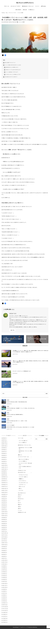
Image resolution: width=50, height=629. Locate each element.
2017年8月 (4, 614)
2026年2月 (4, 438)
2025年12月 (4, 442)
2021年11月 (4, 535)
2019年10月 (4, 564)
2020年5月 (4, 552)
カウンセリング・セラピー (22, 456)
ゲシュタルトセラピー (22, 482)
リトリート (19, 438)
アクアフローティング (22, 474)
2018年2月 (4, 602)
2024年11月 (4, 467)
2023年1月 (4, 509)
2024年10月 (4, 469)
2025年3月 (4, 459)
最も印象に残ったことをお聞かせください (12, 67)
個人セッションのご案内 (23, 459)
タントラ (20, 490)
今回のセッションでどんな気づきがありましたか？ (13, 69)
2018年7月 (4, 593)
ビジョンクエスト (22, 480)
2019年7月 (4, 569)
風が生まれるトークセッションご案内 (25, 450)
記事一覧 (12, 330)
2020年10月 (4, 544)
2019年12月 (4, 560)
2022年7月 (4, 521)
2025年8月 (4, 449)
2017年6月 (4, 618)
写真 (19, 506)
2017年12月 (4, 606)
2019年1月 (4, 581)
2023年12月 (4, 488)
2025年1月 (4, 463)
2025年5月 (4, 455)
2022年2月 (4, 529)
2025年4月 (4, 457)
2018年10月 (4, 587)
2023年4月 (4, 504)
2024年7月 (4, 474)
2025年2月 (4, 461)
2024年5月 (4, 478)
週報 (19, 454)
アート (19, 510)
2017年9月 (4, 612)
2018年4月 (4, 599)
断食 (19, 488)
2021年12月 (4, 533)
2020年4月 (4, 554)
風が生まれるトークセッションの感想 (25, 447)
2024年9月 (4, 471)
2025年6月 (4, 453)
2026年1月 (4, 440)
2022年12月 (4, 511)
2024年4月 (4, 480)
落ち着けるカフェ (21, 512)
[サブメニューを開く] (31, 438)
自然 (19, 494)
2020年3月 (4, 556)
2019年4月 (4, 575)
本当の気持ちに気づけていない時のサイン (11, 76)
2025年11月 (4, 443)
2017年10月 (4, 610)
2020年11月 (4, 542)
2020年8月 (4, 546)
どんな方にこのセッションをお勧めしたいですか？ (13, 74)
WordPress (35, 627)
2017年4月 (4, 622)
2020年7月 (4, 548)
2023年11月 (4, 490)
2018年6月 (4, 595)
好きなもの (20, 498)
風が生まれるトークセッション (23, 445)
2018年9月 (4, 589)
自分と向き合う (21, 472)
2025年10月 (4, 445)
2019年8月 (4, 567)
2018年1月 (4, 604)
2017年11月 (4, 608)
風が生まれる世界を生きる (25, 2)
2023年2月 (4, 507)
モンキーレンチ (25, 627)
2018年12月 (4, 583)
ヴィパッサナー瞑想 (22, 476)
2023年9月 (4, 494)
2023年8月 (4, 496)
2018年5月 (4, 597)
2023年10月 (4, 492)
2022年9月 (4, 517)
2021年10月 (4, 537)
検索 (46, 393)
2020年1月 (4, 558)
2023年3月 (4, 505)
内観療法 (20, 478)
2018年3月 (4, 600)
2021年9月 (4, 538)
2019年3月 (4, 577)
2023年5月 (4, 502)
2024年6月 (4, 476)
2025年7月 (4, 451)
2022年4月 (4, 525)
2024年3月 (4, 482)
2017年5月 (4, 620)
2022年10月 (4, 515)
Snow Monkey (15, 627)
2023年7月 (4, 498)
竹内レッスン (21, 486)
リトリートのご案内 (22, 440)
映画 (19, 504)
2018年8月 (4, 591)
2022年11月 (4, 513)
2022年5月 (4, 523)
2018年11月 (4, 585)
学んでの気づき (21, 492)
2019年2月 (4, 579)
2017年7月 (4, 616)
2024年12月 (4, 465)
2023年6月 (4, 500)
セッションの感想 (21, 22)
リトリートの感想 (22, 442)
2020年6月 (4, 550)
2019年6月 (4, 571)
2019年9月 (4, 566)
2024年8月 (4, 473)
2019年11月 (4, 562)
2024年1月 (4, 486)
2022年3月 (4, 527)
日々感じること (21, 470)
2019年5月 (4, 573)
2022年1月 (4, 531)
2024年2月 (4, 484)
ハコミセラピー (21, 484)
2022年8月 (4, 519)
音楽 (19, 508)
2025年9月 (4, 447)
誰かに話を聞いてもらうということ (10, 62)
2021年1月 (4, 540)
